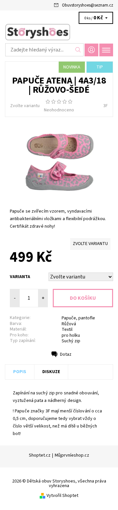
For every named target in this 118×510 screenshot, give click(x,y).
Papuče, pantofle (78, 318)
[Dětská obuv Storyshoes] (59, 32)
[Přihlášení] (91, 50)
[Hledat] (78, 49)
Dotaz (65, 354)
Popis (19, 371)
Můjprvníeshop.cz (72, 455)
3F (105, 106)
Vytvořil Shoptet (62, 495)
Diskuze (51, 371)
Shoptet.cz (39, 455)
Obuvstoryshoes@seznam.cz (87, 5)
